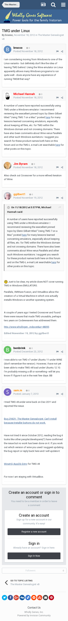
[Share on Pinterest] (51, 597)
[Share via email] (45, 597)
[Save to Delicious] (28, 597)
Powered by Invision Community (34, 615)
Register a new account (34, 531)
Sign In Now (34, 556)
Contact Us (34, 607)
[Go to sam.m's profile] (7, 392)
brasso (9, 35)
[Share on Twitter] (4, 597)
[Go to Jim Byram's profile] (7, 165)
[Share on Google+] (16, 597)
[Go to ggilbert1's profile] (7, 196)
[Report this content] (57, 51)
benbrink (19, 348)
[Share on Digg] (22, 597)
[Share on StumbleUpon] (39, 597)
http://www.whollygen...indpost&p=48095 (26, 326)
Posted (28, 51)
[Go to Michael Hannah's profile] (7, 95)
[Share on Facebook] (10, 597)
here (48, 117)
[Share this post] (62, 51)
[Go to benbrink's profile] (7, 350)
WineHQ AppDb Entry (15, 463)
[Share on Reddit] (33, 597)
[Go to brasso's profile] (7, 49)
